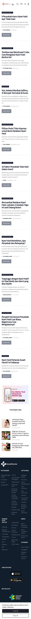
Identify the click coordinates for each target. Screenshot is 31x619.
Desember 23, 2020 (15, 144)
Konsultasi (24, 479)
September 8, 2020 (17, 218)
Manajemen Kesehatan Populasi (15, 490)
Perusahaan (4, 479)
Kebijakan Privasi (23, 553)
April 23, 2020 (14, 371)
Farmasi (14, 537)
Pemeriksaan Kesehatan (24, 498)
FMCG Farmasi (15, 544)
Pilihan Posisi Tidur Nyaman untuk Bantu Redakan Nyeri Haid (14, 131)
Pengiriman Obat (14, 485)
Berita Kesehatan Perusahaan (24, 525)
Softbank (4, 544)
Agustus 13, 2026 (16, 427)
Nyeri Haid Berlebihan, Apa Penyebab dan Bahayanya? (14, 242)
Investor (4, 539)
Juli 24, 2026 (15, 450)
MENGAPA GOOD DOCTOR (4, 520)
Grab (3, 542)
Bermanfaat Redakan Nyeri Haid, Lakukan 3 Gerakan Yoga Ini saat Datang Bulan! (15, 205)
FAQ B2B (14, 507)
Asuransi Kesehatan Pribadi (24, 506)
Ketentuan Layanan (24, 557)
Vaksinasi (23, 495)
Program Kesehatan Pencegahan (15, 496)
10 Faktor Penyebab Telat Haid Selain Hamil (15, 168)
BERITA (23, 519)
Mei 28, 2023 (13, 30)
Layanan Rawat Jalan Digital (16, 478)
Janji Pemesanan (24, 491)
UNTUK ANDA (25, 470)
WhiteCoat (5, 550)
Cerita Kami (5, 534)
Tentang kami (5, 537)
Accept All (15, 611)
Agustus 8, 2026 (16, 439)
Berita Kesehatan (24, 511)
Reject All (15, 615)
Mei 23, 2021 (16, 68)
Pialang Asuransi (16, 535)
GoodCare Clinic (16, 510)
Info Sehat (5, 86)
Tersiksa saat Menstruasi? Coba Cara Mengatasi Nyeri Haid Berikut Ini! (15, 55)
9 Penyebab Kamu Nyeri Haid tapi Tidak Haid (14, 17)
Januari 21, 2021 (15, 106)
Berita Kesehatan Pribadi (24, 531)
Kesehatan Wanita (7, 12)
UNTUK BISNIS (5, 470)
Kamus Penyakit (6, 313)
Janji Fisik (23, 502)
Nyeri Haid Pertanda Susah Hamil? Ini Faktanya (13, 361)
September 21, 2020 (11, 180)
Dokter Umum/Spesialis (25, 483)
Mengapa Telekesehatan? (6, 530)
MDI (3, 547)
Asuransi (3, 482)
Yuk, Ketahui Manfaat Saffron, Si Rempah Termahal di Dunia (15, 91)
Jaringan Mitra (4, 485)
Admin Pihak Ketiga (15, 540)
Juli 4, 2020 (15, 337)
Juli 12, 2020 (16, 256)
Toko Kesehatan (24, 487)
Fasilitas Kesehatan (14, 531)
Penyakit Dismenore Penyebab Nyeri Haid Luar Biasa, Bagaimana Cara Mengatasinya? (15, 320)
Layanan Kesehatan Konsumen (14, 502)
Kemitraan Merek (14, 513)
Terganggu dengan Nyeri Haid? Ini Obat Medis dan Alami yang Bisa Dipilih (15, 281)
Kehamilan (5, 356)
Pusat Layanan (25, 547)
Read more (6, 34)
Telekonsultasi (15, 482)
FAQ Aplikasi (24, 550)
